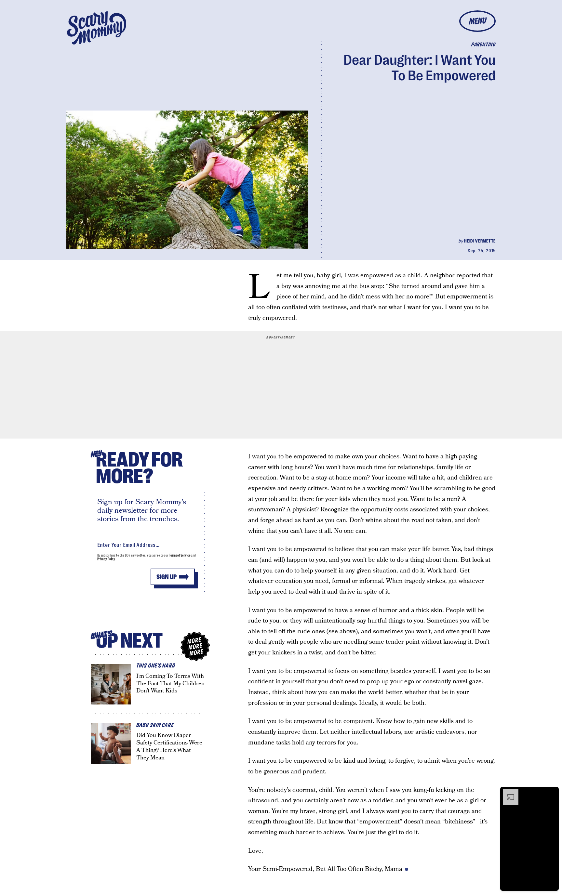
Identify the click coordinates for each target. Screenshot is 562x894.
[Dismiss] (551, 792)
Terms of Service (179, 555)
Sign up (166, 577)
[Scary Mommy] (96, 28)
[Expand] (507, 792)
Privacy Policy (106, 559)
